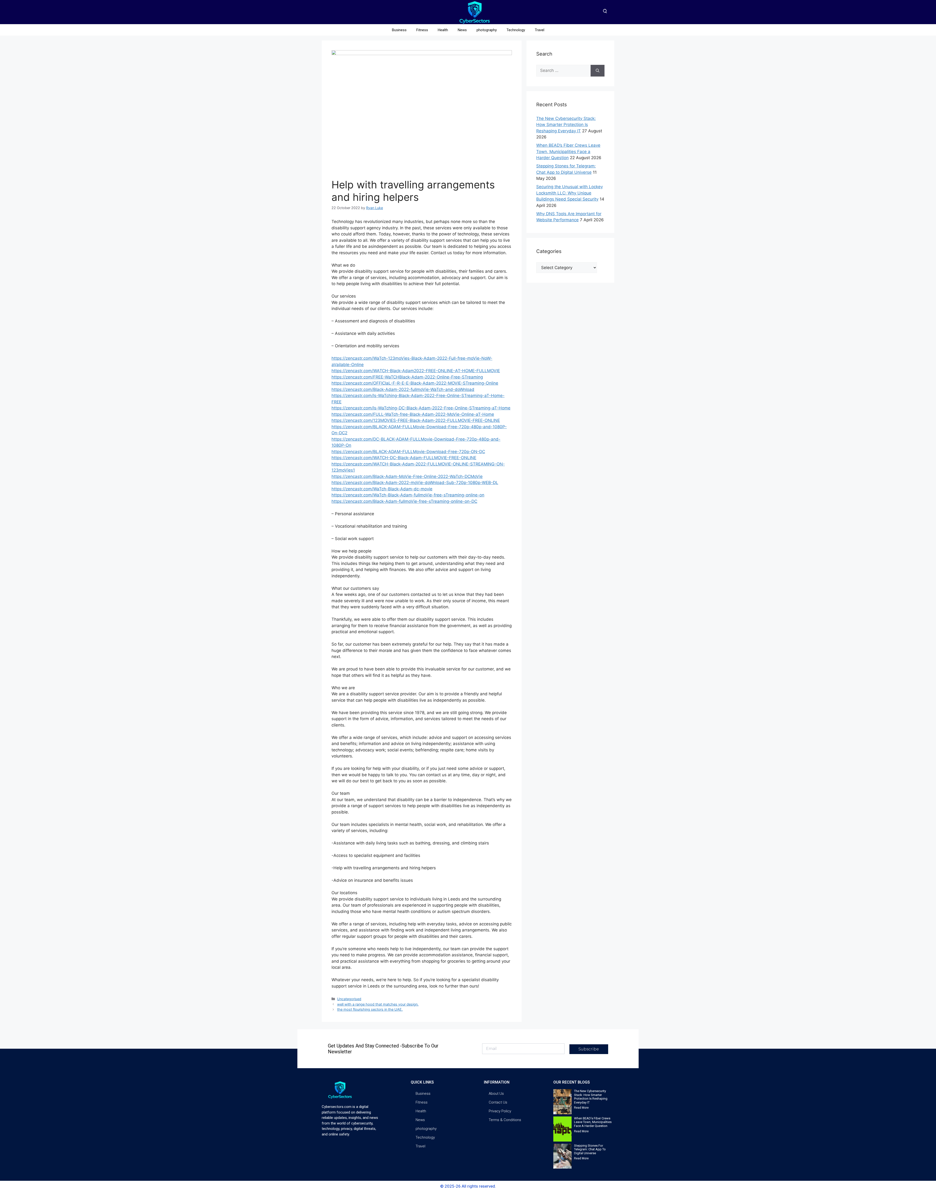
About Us (496, 1093)
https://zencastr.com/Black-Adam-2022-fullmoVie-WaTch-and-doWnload (403, 389)
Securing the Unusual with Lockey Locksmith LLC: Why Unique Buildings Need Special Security (569, 193)
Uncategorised (349, 999)
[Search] (597, 71)
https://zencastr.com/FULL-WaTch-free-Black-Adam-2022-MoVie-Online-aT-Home (413, 414)
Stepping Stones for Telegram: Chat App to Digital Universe (590, 1149)
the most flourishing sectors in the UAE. (370, 1009)
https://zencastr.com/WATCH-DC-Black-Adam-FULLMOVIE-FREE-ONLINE (404, 457)
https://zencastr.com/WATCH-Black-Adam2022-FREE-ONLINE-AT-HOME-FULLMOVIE (416, 370)
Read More (581, 1107)
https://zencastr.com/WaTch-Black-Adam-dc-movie (382, 488)
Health (443, 30)
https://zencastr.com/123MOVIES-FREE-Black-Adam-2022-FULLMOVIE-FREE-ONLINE (416, 420)
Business (399, 30)
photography (487, 30)
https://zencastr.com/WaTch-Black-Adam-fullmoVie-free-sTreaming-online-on (408, 495)
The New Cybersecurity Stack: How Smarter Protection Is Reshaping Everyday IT (566, 124)
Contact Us (498, 1102)
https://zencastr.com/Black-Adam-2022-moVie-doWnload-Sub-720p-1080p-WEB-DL (415, 482)
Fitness (422, 30)
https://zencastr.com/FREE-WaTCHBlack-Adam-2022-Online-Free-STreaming (407, 377)
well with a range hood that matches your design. (378, 1004)
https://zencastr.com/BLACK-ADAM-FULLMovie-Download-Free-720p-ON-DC (408, 451)
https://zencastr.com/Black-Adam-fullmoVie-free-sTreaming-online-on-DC (404, 501)
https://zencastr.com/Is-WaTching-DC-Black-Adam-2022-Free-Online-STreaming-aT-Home (421, 408)
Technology (516, 30)
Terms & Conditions (505, 1120)
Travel (539, 30)
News (462, 30)
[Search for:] (563, 71)
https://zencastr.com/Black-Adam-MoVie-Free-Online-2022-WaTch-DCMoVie (407, 476)
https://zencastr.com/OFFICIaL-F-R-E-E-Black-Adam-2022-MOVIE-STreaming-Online (415, 383)
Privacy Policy (500, 1111)
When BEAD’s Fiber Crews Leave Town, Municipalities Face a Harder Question (568, 151)
